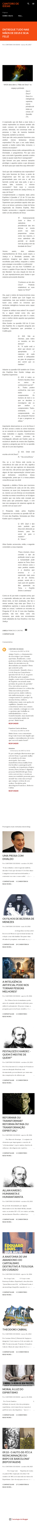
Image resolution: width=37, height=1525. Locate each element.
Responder (13, 723)
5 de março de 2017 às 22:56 (19, 651)
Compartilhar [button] (8, 634)
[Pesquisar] (28, 3)
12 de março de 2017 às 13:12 (20, 750)
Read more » (7, 884)
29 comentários (22, 944)
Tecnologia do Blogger (19, 1519)
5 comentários (22, 881)
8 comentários (22, 1219)
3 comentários (22, 1080)
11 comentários (22, 1352)
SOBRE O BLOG (7, 16)
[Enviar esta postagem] (26, 630)
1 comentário (21, 1014)
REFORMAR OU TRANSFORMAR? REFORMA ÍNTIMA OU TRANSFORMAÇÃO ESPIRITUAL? (15, 1124)
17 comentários (22, 1484)
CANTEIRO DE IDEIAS (10, 5)
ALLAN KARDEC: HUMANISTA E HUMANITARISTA (12, 1193)
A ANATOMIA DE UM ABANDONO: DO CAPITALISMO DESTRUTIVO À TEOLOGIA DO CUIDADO (17, 1263)
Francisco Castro (15, 630)
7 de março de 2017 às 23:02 (19, 730)
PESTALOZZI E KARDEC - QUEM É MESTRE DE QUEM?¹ (16, 1054)
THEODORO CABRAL (14, 1329)
